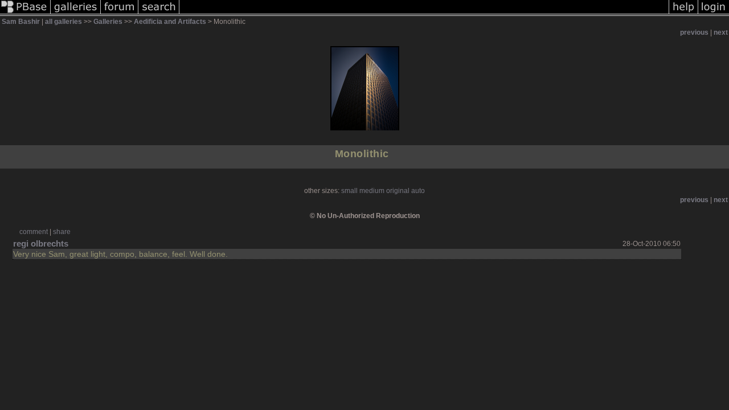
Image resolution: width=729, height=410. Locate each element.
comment (33, 232)
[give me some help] (683, 14)
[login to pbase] (713, 14)
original (397, 191)
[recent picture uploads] (76, 14)
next (721, 32)
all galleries (63, 22)
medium (371, 191)
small (349, 191)
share (62, 232)
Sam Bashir (21, 22)
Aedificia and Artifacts (170, 22)
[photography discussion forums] (119, 14)
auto (418, 191)
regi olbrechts (40, 243)
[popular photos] (424, 14)
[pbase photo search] (158, 14)
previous (694, 32)
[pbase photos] (25, 14)
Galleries (107, 22)
